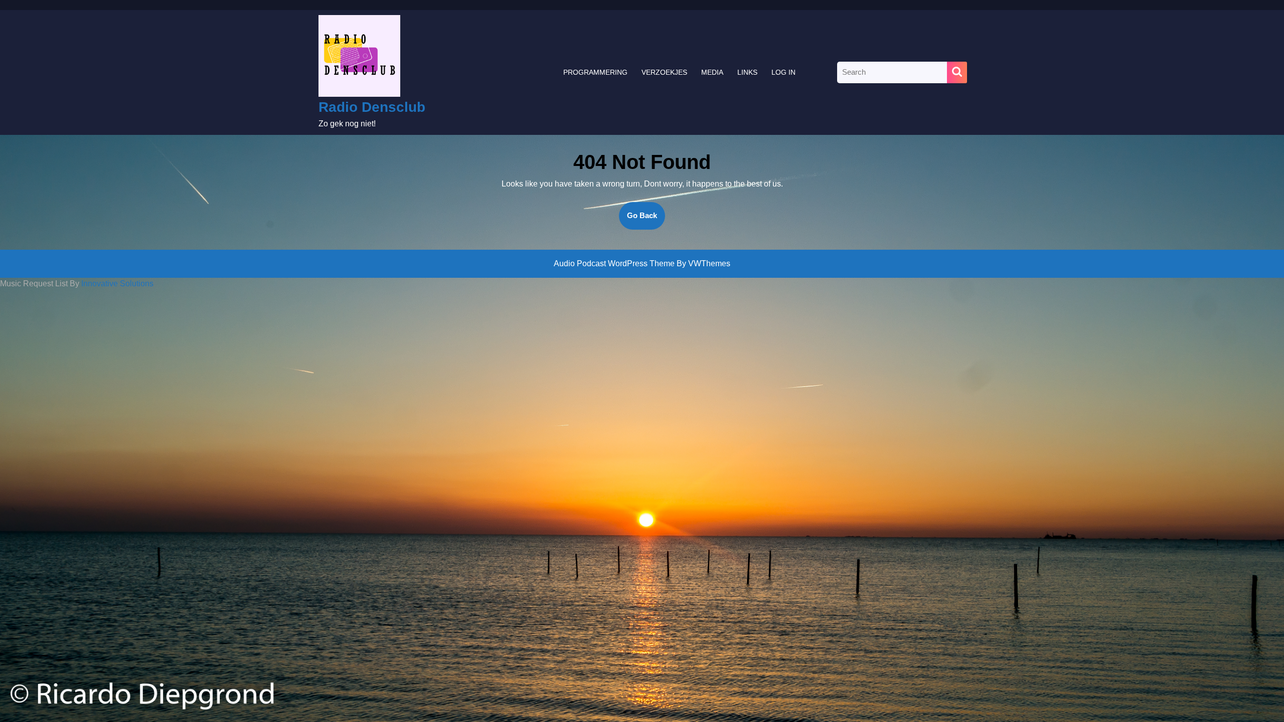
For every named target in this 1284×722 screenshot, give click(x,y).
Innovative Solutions (117, 283)
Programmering (595, 72)
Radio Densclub (371, 107)
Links (747, 72)
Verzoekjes (664, 72)
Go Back (646, 220)
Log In (783, 72)
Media (712, 72)
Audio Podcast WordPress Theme (614, 263)
